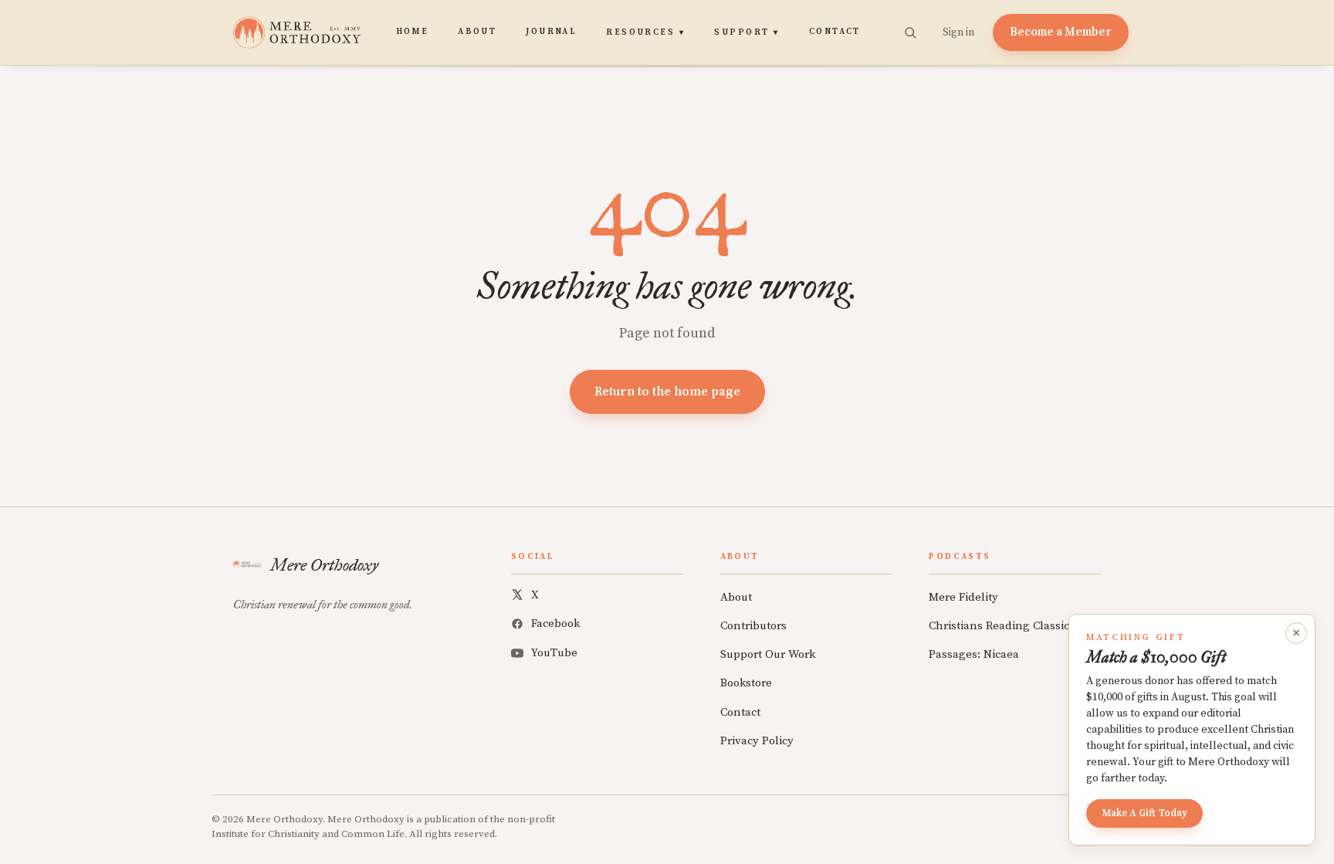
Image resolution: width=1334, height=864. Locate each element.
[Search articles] (910, 32)
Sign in (958, 32)
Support (746, 32)
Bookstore (746, 683)
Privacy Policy (757, 741)
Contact (835, 31)
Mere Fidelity (963, 597)
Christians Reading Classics (1002, 625)
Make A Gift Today (1144, 813)
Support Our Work (767, 654)
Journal (551, 31)
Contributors (753, 625)
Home (412, 31)
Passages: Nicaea (974, 654)
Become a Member (1061, 32)
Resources (645, 32)
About (477, 31)
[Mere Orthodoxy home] (297, 32)
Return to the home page (667, 391)
